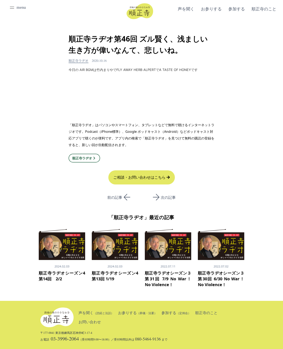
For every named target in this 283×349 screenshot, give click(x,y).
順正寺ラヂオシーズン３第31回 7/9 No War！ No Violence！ (168, 278)
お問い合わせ (90, 322)
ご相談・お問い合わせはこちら (140, 177)
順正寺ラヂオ (78, 60)
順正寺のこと (264, 9)
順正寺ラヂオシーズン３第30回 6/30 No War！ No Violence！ (221, 278)
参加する (236, 9)
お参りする (211, 9)
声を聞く (186, 9)
